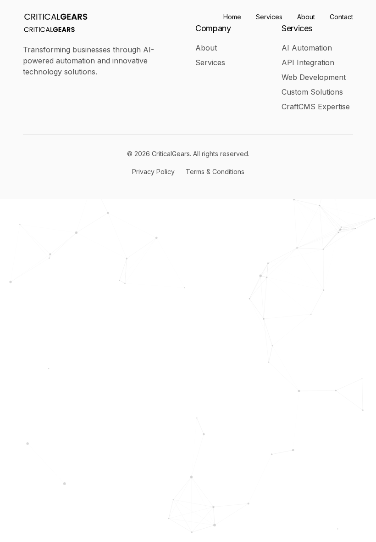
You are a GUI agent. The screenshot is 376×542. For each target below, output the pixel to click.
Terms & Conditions (215, 171)
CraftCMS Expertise (316, 106)
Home (232, 17)
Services (269, 17)
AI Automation (307, 47)
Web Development (314, 77)
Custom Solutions (312, 91)
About (306, 17)
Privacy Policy (153, 171)
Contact (341, 17)
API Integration (308, 62)
